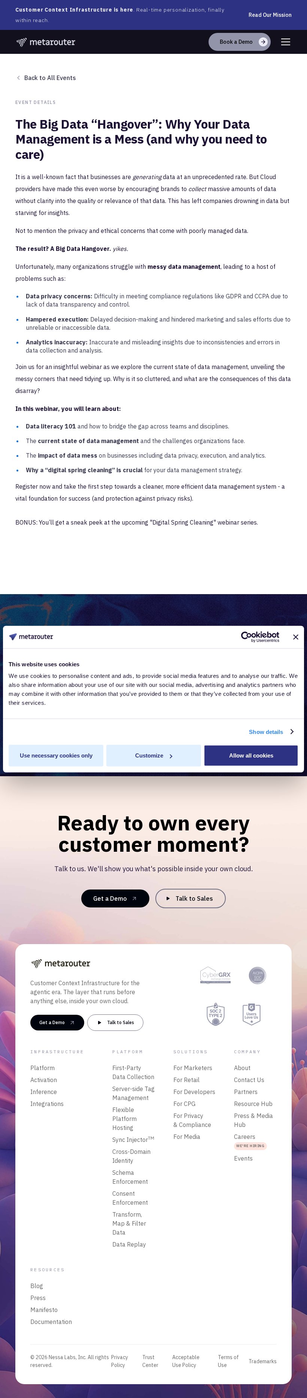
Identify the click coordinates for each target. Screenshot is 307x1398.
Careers (249, 1140)
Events (243, 1158)
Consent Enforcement (130, 1198)
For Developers (194, 1092)
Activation (43, 1080)
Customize (149, 755)
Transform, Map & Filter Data (129, 1223)
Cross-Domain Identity (131, 1156)
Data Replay (129, 1244)
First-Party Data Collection (133, 1072)
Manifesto (44, 1309)
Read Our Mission (270, 15)
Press (38, 1298)
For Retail (186, 1080)
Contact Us (249, 1080)
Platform (42, 1068)
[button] (284, 42)
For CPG (184, 1103)
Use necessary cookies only (56, 755)
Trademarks (263, 1361)
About (242, 1068)
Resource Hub (253, 1103)
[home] (46, 42)
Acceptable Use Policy (186, 1361)
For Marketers (192, 1068)
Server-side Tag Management (133, 1093)
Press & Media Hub (253, 1120)
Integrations (47, 1103)
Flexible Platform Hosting (124, 1118)
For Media (186, 1136)
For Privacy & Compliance (192, 1120)
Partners (246, 1092)
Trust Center (150, 1361)
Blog (36, 1286)
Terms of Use (228, 1361)
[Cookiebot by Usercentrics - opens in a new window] (246, 636)
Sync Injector (133, 1139)
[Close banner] (295, 636)
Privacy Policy (119, 1361)
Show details (266, 731)
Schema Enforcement (130, 1177)
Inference (43, 1092)
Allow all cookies (251, 755)
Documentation (51, 1321)
